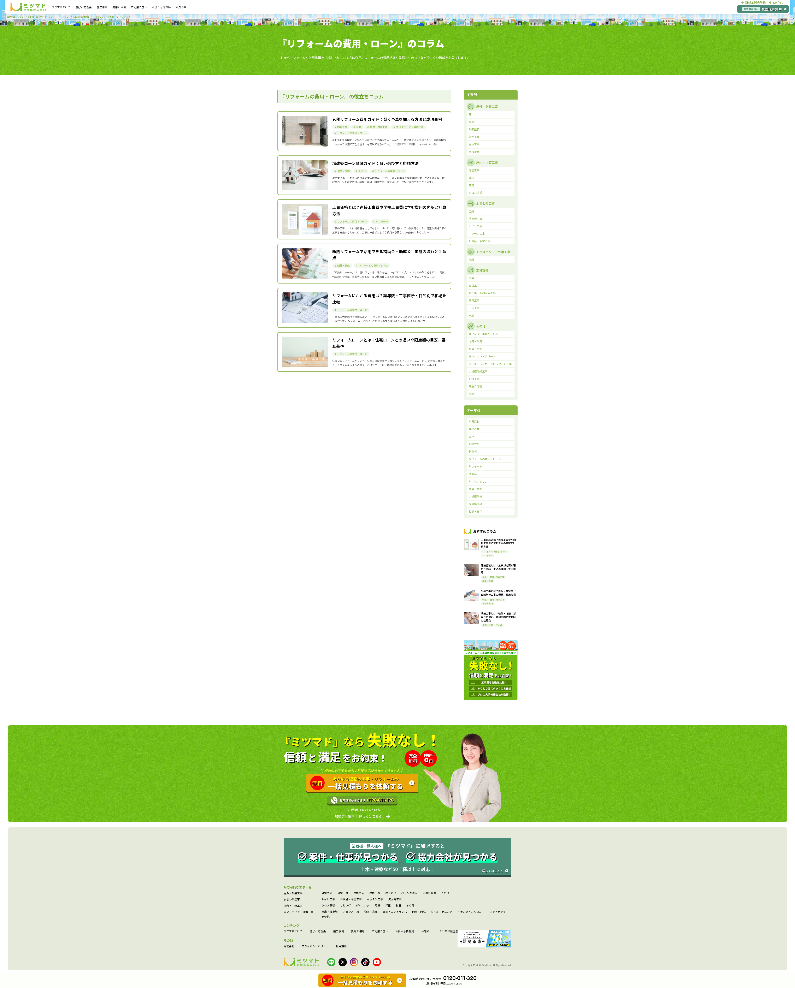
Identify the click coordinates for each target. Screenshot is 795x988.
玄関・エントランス (395, 911)
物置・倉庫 (371, 911)
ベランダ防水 (409, 893)
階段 (377, 905)
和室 (398, 905)
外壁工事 (342, 893)
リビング (345, 905)
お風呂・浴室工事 (351, 899)
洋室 (388, 905)
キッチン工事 (375, 899)
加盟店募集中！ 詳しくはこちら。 (360, 816)
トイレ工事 (328, 899)
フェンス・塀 (351, 911)
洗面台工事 (395, 899)
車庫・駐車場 (330, 911)
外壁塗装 (327, 893)
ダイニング (363, 905)
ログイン (779, 2)
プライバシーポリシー (315, 946)
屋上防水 (390, 893)
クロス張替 (328, 905)
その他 (445, 893)
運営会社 (289, 946)
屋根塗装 (358, 893)
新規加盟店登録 (755, 2)
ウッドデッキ (498, 911)
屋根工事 (374, 893)
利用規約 (341, 946)
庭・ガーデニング (441, 911)
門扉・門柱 (419, 911)
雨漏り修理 (429, 893)
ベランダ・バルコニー (471, 911)
